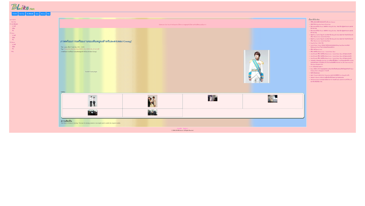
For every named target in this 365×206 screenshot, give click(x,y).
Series (37, 14)
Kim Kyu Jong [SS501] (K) (78, 49)
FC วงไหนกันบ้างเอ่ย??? (317, 66)
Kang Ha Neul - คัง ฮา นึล (317, 43)
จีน (13, 30)
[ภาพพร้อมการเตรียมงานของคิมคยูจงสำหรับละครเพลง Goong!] (256, 82)
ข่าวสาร (15, 14)
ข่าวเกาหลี (96, 49)
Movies (43, 14)
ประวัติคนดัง (30, 14)
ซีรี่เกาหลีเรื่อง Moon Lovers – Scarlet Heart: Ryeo (323, 51)
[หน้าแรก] (23, 10)
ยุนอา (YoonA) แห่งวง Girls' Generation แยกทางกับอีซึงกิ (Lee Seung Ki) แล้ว (330, 75)
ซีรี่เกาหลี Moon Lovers (316, 49)
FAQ (48, 14)
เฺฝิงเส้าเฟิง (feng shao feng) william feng (320, 24)
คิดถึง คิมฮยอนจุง (315, 73)
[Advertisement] (182, 34)
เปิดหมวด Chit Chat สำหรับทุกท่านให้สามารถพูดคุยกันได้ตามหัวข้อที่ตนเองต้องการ (182, 24)
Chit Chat (21, 14)
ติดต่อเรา (185, 128)
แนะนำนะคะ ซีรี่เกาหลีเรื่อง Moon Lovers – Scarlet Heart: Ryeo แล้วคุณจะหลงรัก (331, 54)
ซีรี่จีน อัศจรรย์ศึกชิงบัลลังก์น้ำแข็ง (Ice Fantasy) (323, 22)
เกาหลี (14, 26)
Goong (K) (67, 49)
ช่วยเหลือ (179, 128)
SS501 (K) (89, 49)
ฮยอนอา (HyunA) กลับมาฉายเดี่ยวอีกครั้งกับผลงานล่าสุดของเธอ (327, 77)
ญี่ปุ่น (13, 28)
